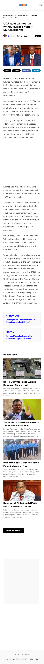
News (5, 15)
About (24, 659)
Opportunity (34, 659)
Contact (16, 659)
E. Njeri (11, 36)
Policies (7, 659)
